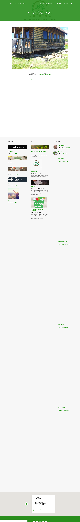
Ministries (55, 3)
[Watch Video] (16, 153)
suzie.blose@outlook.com (63, 155)
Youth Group (33, 186)
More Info (36, 510)
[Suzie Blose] (55, 154)
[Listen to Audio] (17, 174)
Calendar (50, 3)
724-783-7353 (37, 506)
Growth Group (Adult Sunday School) (39, 151)
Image (17, 21)
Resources (44, 3)
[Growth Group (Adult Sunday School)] (40, 148)
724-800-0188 (67, 147)
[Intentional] (17, 148)
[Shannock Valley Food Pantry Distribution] (39, 206)
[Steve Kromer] (55, 148)
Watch (64, 3)
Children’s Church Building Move (45, 74)
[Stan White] (55, 238)
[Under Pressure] (17, 159)
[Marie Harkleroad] (55, 321)
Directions (43, 510)
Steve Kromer (61, 145)
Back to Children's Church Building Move (40, 79)
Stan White (61, 158)
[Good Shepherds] (17, 170)
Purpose (10, 183)
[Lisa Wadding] (55, 487)
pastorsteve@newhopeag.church (64, 148)
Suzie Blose (61, 151)
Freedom (10, 200)
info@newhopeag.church (47, 506)
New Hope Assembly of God (16, 3)
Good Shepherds (12, 173)
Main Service (34, 171)
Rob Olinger (61, 324)
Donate (68, 3)
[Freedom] (13, 198)
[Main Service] (36, 168)
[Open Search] (71, 3)
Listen (60, 3)
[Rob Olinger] (55, 404)
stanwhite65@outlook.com (63, 161)
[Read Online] (15, 153)
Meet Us (39, 3)
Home (9, 21)
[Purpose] (17, 181)
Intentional (10, 151)
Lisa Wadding (61, 407)
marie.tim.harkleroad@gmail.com (64, 244)
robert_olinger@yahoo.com (63, 327)
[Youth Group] (40, 184)
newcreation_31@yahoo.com (64, 410)
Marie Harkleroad (62, 241)
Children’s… (13, 21)
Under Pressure (11, 162)
